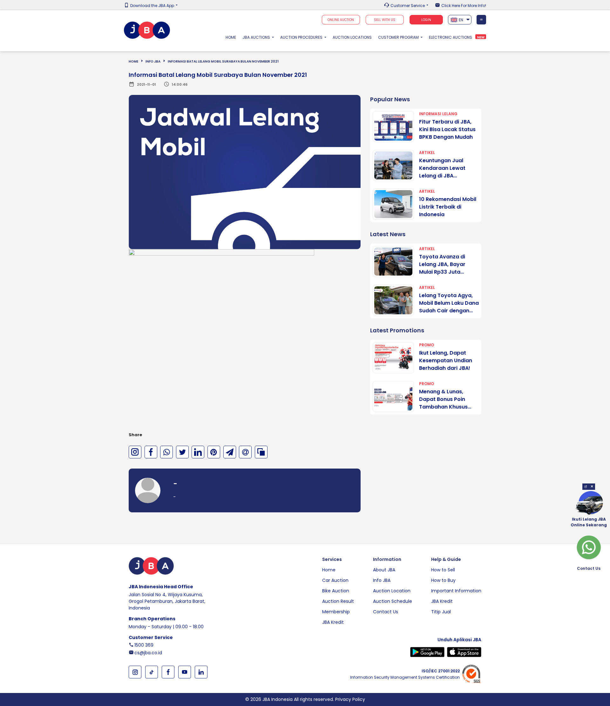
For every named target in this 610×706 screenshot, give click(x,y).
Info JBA (381, 580)
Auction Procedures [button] (301, 37)
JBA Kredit (333, 622)
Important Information (456, 591)
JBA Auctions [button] (256, 37)
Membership (336, 612)
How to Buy (443, 580)
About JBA (384, 570)
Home (232, 37)
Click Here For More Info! (463, 6)
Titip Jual (441, 612)
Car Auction (335, 580)
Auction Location (391, 591)
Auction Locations (352, 37)
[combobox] (460, 19)
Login (426, 19)
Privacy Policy (350, 699)
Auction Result (338, 601)
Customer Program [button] (399, 37)
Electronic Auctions (450, 37)
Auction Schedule (392, 601)
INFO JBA (153, 61)
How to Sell (443, 570)
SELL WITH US (384, 19)
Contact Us (385, 612)
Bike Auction (335, 591)
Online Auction (341, 19)
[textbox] (459, 19)
